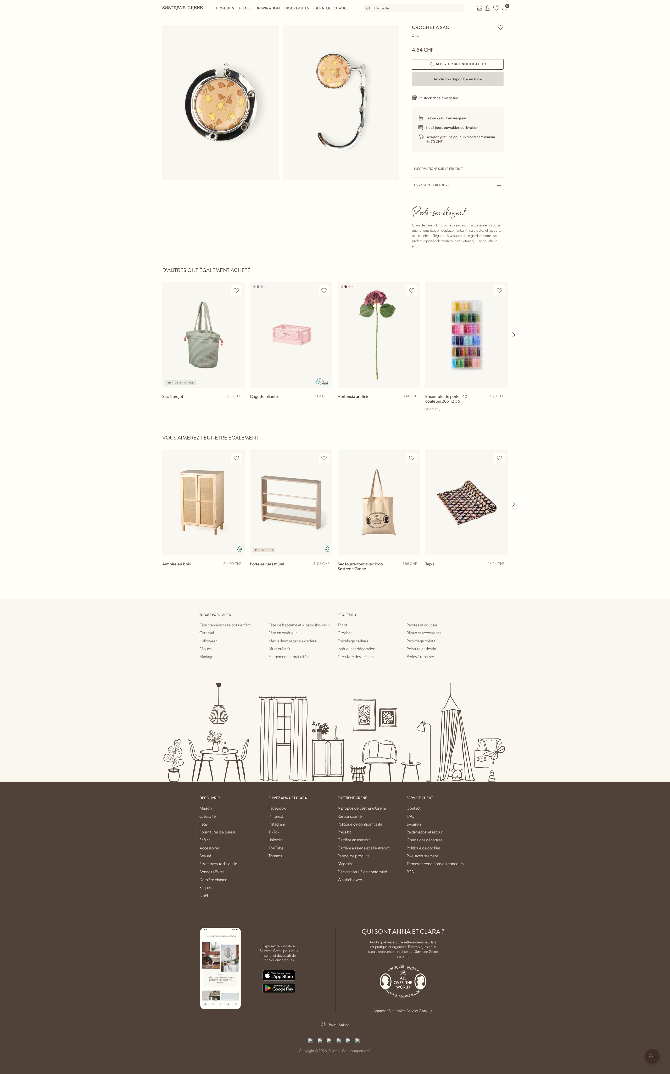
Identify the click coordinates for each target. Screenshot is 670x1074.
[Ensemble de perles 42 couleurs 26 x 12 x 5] (466, 335)
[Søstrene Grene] (182, 7)
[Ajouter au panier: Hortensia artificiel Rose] (414, 404)
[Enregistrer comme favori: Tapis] (499, 458)
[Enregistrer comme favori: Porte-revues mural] (324, 458)
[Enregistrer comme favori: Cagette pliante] (324, 290)
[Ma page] (488, 8)
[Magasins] (479, 8)
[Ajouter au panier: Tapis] (501, 572)
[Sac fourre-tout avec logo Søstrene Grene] (379, 502)
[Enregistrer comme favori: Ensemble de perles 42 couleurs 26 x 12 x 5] (499, 290)
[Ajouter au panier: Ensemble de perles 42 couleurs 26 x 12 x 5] (501, 404)
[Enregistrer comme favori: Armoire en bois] (236, 458)
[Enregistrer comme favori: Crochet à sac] (500, 27)
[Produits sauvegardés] (496, 8)
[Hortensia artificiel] (379, 335)
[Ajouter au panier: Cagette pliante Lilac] (326, 404)
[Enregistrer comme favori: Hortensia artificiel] (411, 290)
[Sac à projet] (203, 335)
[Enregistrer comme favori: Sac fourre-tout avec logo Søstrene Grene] (411, 458)
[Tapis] (466, 502)
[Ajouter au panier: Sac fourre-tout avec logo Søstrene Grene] (414, 572)
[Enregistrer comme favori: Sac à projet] (236, 290)
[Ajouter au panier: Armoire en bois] (238, 572)
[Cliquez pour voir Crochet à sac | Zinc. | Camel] (220, 102)
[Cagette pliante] (291, 335)
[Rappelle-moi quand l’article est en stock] (238, 405)
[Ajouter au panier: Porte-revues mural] (326, 572)
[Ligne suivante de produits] (514, 334)
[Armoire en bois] (203, 502)
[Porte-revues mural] (291, 502)
